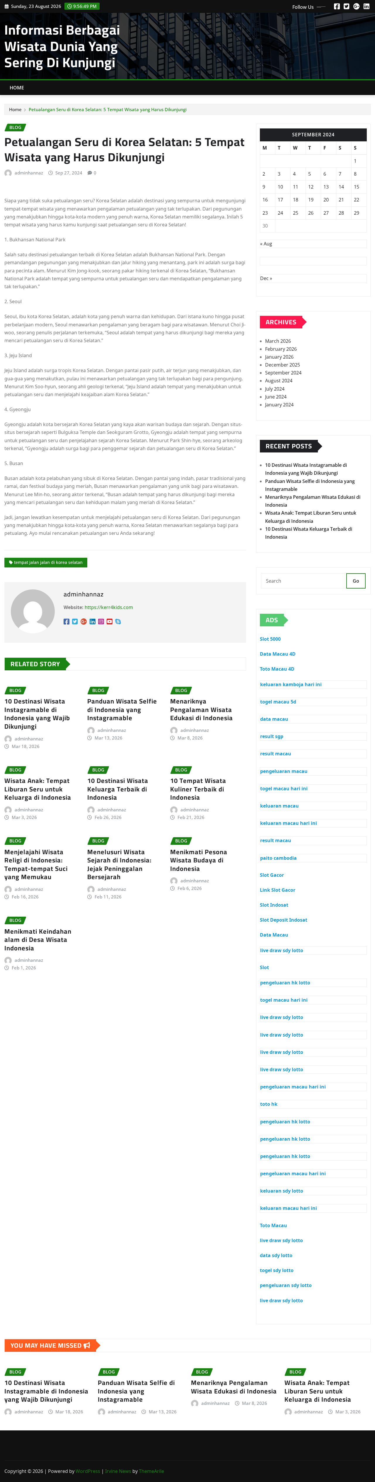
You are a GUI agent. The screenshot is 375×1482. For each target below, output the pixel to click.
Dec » (266, 278)
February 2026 (281, 349)
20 (326, 199)
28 (341, 213)
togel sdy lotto (277, 1270)
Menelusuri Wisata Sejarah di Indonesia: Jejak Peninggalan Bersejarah (119, 864)
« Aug (266, 243)
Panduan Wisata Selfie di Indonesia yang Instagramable (122, 709)
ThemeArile (151, 1471)
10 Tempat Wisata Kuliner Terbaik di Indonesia (198, 788)
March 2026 (278, 341)
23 (265, 213)
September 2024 (283, 372)
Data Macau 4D (278, 654)
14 (341, 187)
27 (326, 213)
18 (295, 199)
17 (280, 199)
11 (295, 187)
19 (310, 199)
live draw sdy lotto (281, 1240)
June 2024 (276, 397)
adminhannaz (29, 173)
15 (356, 187)
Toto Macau (273, 1225)
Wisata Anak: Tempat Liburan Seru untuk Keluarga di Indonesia (37, 788)
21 (341, 199)
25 (295, 213)
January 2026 (279, 357)
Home (17, 87)
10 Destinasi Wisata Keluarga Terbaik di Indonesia (117, 788)
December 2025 (282, 365)
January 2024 (279, 404)
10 (280, 187)
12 (310, 187)
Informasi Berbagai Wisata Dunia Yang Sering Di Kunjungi (62, 45)
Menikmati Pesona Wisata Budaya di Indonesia (198, 860)
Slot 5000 (270, 639)
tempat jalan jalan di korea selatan (48, 562)
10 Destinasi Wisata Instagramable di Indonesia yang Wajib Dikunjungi (37, 713)
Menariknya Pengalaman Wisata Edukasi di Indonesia (201, 709)
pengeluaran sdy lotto (286, 1285)
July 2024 (274, 389)
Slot (264, 967)
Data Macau (274, 935)
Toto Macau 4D (277, 669)
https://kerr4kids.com (109, 607)
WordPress (88, 1471)
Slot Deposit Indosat (283, 920)
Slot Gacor (272, 875)
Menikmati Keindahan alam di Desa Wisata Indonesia (37, 939)
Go (356, 581)
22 (356, 199)
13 (326, 187)
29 (356, 213)
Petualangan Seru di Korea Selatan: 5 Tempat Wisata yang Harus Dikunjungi (108, 109)
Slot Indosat (274, 905)
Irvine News (118, 1471)
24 (280, 213)
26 (310, 213)
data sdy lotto (276, 1255)
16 (265, 199)
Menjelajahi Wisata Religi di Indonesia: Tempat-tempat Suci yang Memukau (36, 864)
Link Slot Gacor (277, 890)
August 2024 (278, 380)
